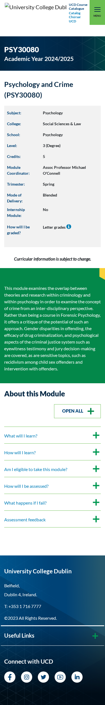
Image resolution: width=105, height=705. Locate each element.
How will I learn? (20, 452)
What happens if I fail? (25, 502)
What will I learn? (20, 435)
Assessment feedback (25, 519)
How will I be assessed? (26, 486)
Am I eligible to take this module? (35, 469)
